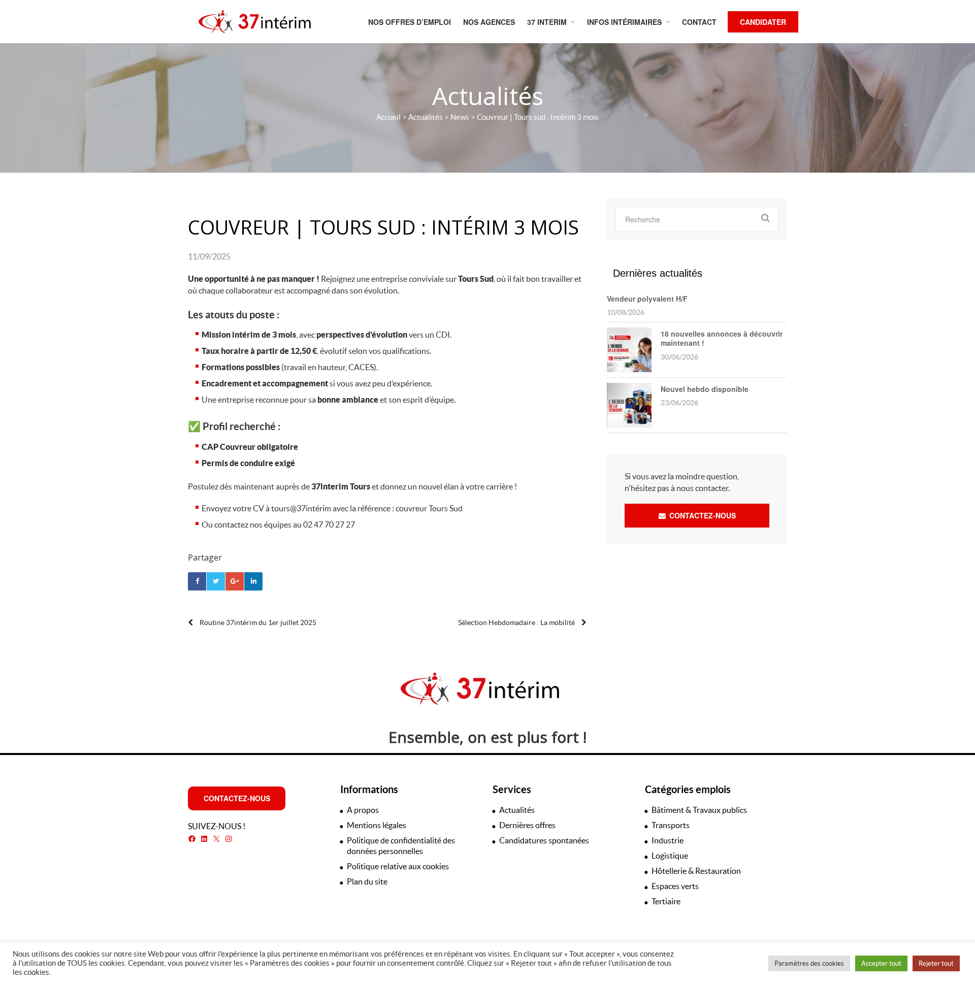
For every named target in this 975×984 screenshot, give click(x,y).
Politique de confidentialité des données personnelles (401, 846)
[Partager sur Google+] (234, 581)
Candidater (763, 22)
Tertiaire (666, 901)
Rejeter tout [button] (936, 963)
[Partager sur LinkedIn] (253, 581)
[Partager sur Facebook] (197, 581)
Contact (699, 22)
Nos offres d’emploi (409, 22)
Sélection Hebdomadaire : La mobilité (517, 622)
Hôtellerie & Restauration (696, 870)
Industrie (668, 840)
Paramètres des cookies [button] (809, 963)
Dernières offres (527, 825)
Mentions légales (376, 825)
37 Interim (547, 22)
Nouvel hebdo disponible (705, 389)
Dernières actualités (657, 273)
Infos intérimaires (624, 22)
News (459, 117)
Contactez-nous (701, 515)
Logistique (670, 855)
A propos (363, 809)
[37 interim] (255, 21)
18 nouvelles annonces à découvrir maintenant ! (722, 338)
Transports (671, 825)
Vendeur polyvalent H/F (647, 298)
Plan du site (367, 881)
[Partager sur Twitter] (216, 581)
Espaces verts (675, 886)
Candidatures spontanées (544, 840)
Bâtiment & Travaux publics (699, 809)
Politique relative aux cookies (398, 866)
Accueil (388, 117)
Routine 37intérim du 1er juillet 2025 (257, 622)
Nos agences (489, 22)
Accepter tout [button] (881, 963)
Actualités (425, 117)
